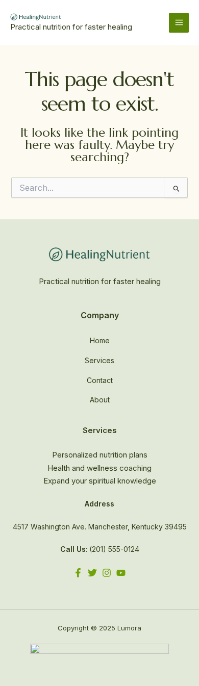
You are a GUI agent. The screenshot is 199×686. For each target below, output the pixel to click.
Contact (100, 380)
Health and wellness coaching (99, 468)
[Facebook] (78, 572)
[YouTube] (121, 572)
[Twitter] (92, 572)
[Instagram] (106, 572)
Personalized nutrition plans (99, 455)
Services (99, 360)
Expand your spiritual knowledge (99, 481)
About (100, 399)
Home (100, 340)
